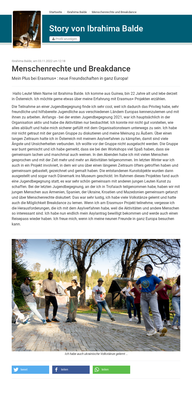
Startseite (55, 12)
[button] (30, 370)
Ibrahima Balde (77, 12)
